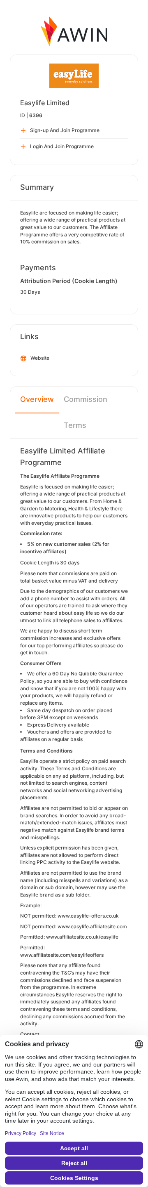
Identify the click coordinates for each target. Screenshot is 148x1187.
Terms (75, 425)
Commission (85, 399)
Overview (37, 399)
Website (39, 358)
